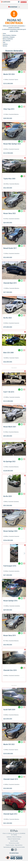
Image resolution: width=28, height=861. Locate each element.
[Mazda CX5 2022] (14, 732)
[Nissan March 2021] (14, 414)
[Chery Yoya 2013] (14, 96)
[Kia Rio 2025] (14, 484)
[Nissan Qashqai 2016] (14, 588)
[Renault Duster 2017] (14, 235)
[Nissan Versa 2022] (14, 201)
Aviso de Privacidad (14, 841)
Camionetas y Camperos (9, 37)
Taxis (4, 42)
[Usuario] (18, 1)
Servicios (5, 46)
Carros (4, 33)
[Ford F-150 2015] (14, 379)
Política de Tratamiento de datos (14, 839)
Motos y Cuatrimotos (8, 39)
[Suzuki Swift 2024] (14, 697)
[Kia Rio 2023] (14, 305)
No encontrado (13, 7)
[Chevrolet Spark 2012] (14, 801)
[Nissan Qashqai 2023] (14, 518)
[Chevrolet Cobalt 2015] (14, 766)
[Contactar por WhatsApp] (22, 72)
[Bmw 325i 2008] (14, 340)
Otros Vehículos (6, 40)
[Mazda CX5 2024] (14, 62)
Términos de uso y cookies (14, 843)
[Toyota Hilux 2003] (14, 166)
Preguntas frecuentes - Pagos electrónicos (14, 845)
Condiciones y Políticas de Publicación (14, 837)
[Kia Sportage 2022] (14, 449)
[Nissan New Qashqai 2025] (14, 131)
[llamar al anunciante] (19, 72)
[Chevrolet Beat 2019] (14, 270)
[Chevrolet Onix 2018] (14, 658)
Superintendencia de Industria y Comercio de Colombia (14, 847)
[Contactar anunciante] (24, 72)
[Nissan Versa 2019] (14, 623)
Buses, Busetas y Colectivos (9, 35)
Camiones (5, 44)
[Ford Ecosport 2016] (14, 553)
